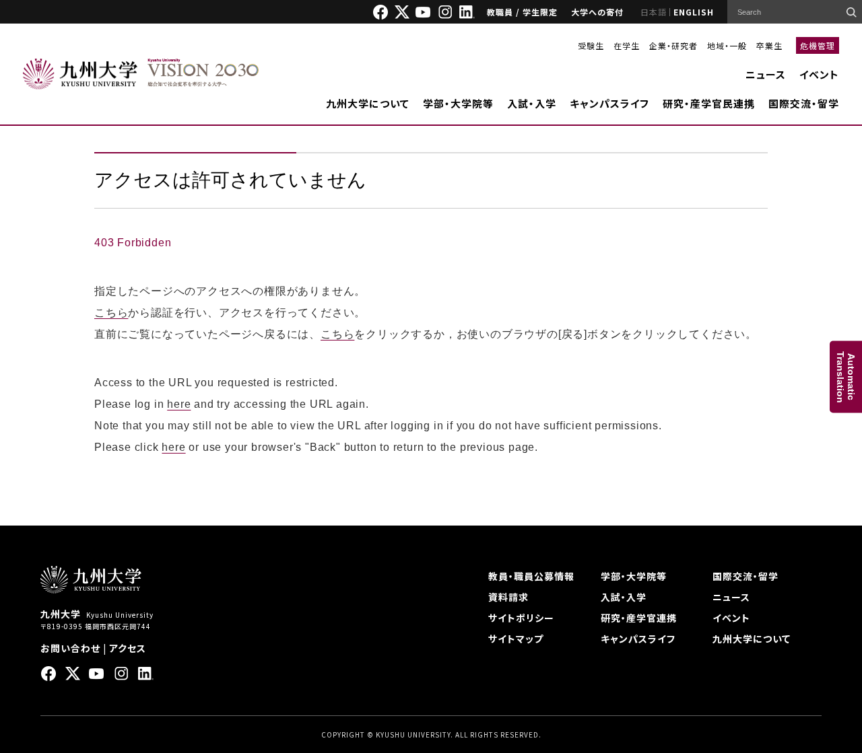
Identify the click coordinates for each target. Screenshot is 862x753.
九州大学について (367, 103)
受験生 (591, 45)
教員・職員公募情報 (531, 576)
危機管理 (817, 45)
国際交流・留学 (803, 103)
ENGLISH (693, 11)
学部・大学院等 (458, 103)
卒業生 (769, 45)
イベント (819, 74)
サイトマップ (515, 638)
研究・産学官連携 (639, 617)
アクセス (127, 648)
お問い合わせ (70, 648)
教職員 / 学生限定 (522, 11)
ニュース (765, 74)
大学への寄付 (597, 11)
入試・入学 (531, 103)
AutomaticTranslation (846, 376)
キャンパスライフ (609, 103)
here (179, 404)
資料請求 (508, 597)
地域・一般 (727, 45)
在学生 (627, 45)
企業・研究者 (673, 45)
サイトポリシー (521, 617)
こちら (111, 312)
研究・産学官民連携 (709, 103)
